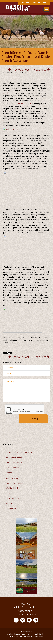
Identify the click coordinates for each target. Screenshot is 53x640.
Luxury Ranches (12, 467)
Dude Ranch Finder (24, 103)
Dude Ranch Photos (14, 462)
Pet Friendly (11, 508)
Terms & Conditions (25, 614)
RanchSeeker (8, 93)
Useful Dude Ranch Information (19, 452)
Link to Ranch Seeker (25, 607)
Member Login (40, 2)
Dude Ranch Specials (14, 483)
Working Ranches (13, 488)
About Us (25, 603)
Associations (25, 611)
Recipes (9, 493)
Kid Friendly (10, 503)
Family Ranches (12, 498)
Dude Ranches (12, 478)
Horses (9, 473)
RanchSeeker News (14, 457)
